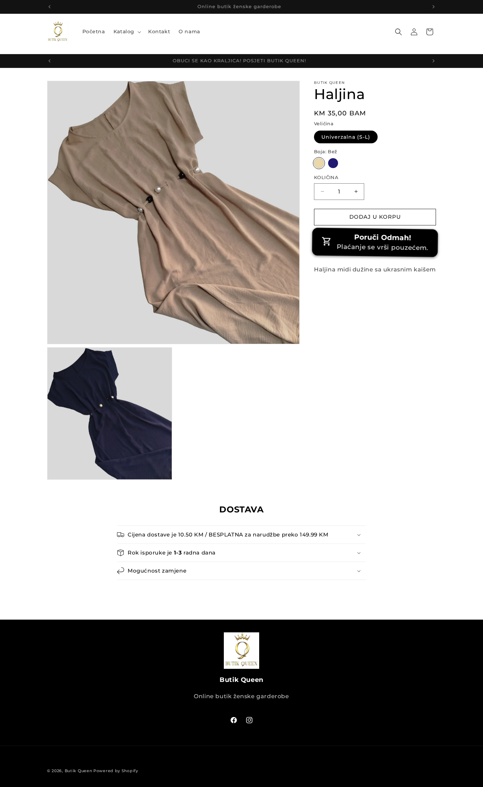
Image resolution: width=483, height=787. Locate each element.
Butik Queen (78, 770)
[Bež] (319, 163)
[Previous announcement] (49, 6)
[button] (126, 31)
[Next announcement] (433, 6)
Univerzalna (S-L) (345, 137)
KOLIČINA (326, 177)
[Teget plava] (333, 163)
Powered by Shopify (115, 770)
